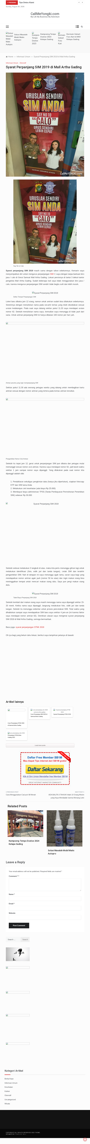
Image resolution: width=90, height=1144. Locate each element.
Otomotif (23, 63)
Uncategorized (10, 1100)
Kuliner (7, 1091)
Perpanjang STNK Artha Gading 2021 (14, 736)
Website (12, 913)
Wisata (7, 1104)
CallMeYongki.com (45, 14)
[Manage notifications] (85, 1139)
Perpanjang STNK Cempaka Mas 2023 (74, 39)
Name (12, 894)
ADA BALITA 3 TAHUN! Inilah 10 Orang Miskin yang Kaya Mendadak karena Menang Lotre (66, 796)
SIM (52, 274)
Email (12, 904)
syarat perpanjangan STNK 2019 (30, 627)
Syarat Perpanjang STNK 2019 (62, 714)
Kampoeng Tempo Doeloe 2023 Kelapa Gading (22, 36)
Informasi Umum (12, 63)
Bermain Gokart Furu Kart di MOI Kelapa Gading (47, 36)
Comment (13, 876)
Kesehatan (9, 1087)
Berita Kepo (9, 1079)
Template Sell (20, 1134)
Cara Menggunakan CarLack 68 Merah (21, 795)
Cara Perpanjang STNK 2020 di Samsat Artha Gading (16, 724)
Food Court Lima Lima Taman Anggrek (36, 3)
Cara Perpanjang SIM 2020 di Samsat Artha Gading (39, 715)
